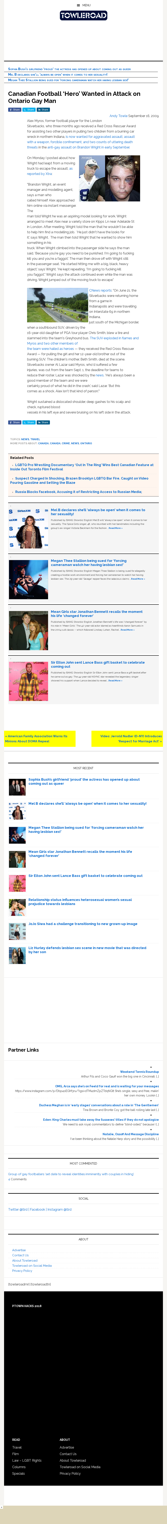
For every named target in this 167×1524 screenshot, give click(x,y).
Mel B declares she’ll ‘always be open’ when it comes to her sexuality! (58, 74)
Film (15, 1454)
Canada (43, 443)
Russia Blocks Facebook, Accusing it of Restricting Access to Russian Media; (78, 492)
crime (66, 443)
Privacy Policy (22, 1271)
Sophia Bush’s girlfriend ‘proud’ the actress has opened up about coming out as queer (69, 69)
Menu (86, 5)
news (100, 375)
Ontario (86, 443)
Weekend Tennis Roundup (139, 1071)
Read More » (116, 528)
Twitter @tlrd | (19, 1209)
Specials (18, 1473)
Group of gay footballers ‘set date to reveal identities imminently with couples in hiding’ (71, 1174)
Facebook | (38, 1209)
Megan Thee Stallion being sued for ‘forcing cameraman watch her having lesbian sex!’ (68, 80)
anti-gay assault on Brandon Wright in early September (88, 147)
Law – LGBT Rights (27, 1460)
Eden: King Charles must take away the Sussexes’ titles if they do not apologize (101, 1119)
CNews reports (100, 290)
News (25, 439)
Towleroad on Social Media (32, 1266)
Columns (19, 1467)
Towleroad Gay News (83, 15)
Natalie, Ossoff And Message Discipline (131, 1134)
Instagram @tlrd (59, 1209)
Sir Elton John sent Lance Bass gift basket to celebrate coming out (86, 876)
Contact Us (20, 1255)
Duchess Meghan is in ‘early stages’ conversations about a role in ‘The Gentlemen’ (99, 1105)
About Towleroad (24, 1260)
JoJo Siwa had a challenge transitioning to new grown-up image (83, 924)
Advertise (19, 1250)
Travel (35, 439)
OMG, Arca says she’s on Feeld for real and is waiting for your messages (107, 1086)
